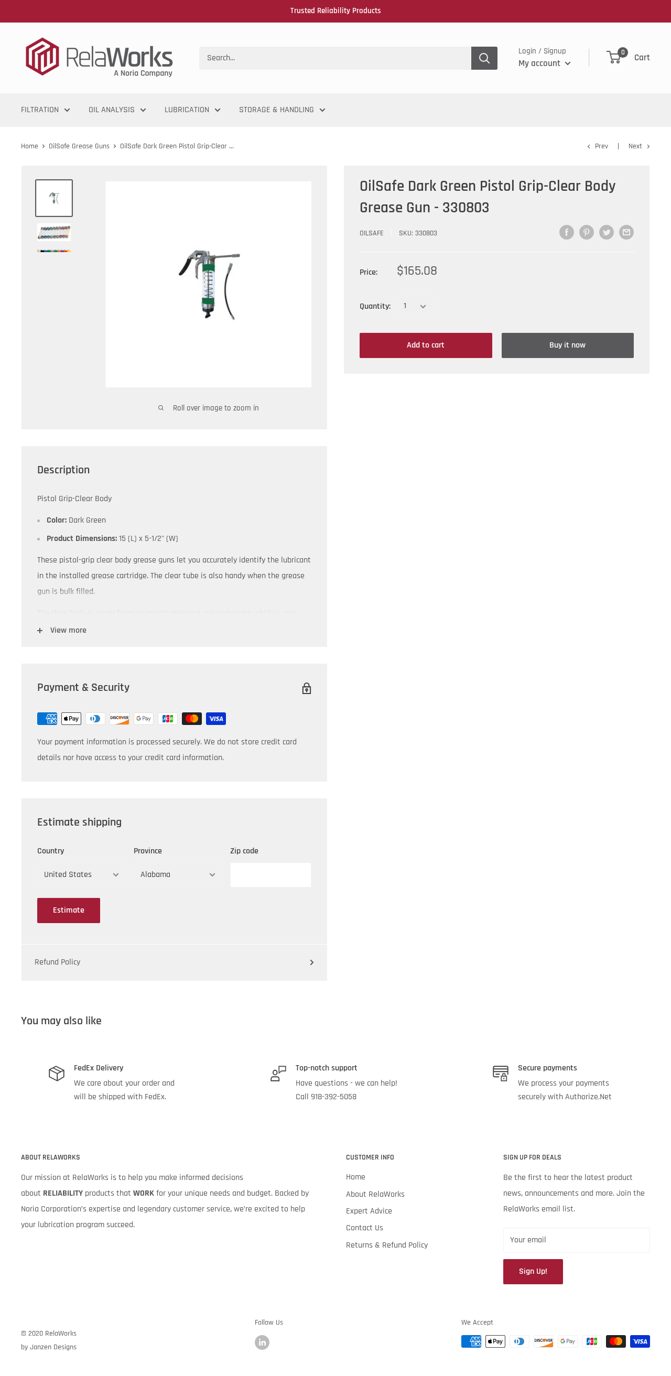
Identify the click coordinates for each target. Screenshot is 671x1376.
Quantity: (375, 306)
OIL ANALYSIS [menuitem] (112, 109)
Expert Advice (369, 1211)
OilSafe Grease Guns (79, 146)
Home (29, 146)
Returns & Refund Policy (387, 1245)
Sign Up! (533, 1271)
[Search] (484, 58)
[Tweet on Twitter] (606, 232)
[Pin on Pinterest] (586, 232)
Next (635, 146)
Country (50, 851)
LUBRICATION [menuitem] (187, 109)
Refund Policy (57, 962)
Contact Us (364, 1227)
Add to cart (426, 345)
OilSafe (372, 233)
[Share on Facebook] (566, 232)
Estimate (68, 910)
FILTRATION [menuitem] (40, 109)
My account (540, 63)
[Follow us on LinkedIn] (262, 1342)
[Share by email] (626, 232)
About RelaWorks (375, 1194)
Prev (601, 146)
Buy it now (567, 345)
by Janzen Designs (49, 1347)
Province (148, 851)
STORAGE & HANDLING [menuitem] (276, 109)
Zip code (244, 851)
